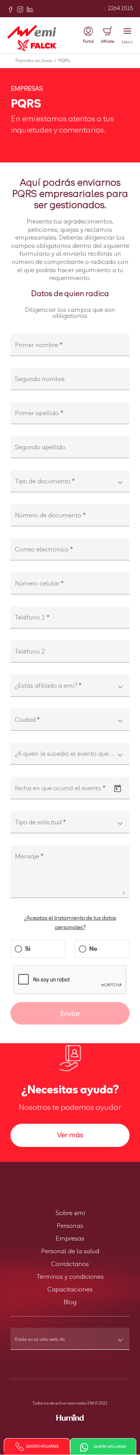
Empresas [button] (70, 1239)
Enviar (70, 1014)
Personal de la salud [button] (70, 1251)
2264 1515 (120, 8)
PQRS (64, 61)
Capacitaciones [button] (70, 1290)
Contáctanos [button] (70, 1264)
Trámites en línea (35, 61)
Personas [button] (70, 1226)
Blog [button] (70, 1302)
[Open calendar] (117, 788)
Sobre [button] (70, 1213)
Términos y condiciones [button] (70, 1277)
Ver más (70, 1135)
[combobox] (70, 484)
